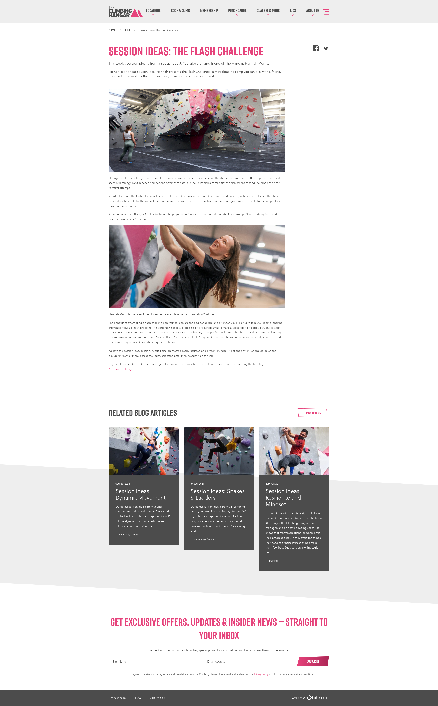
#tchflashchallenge (121, 369)
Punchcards (237, 10)
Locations (153, 10)
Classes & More (268, 10)
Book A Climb (180, 10)
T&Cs (138, 697)
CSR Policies (157, 697)
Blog (127, 29)
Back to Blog (313, 412)
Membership (209, 10)
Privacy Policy (261, 674)
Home (112, 29)
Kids (293, 10)
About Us (312, 10)
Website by (298, 697)
